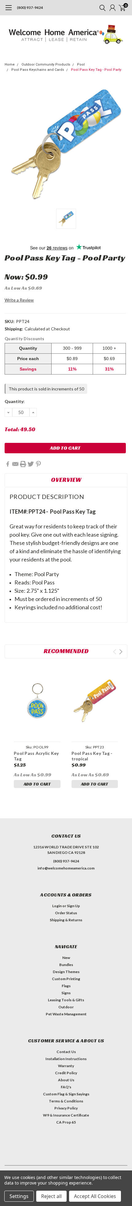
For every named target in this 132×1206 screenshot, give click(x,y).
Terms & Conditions (66, 1101)
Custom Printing (66, 978)
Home (10, 65)
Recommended (66, 651)
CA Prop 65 (66, 1122)
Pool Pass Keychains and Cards (37, 70)
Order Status (66, 913)
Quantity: (15, 401)
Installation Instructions (66, 1058)
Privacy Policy (66, 1108)
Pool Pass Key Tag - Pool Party (96, 70)
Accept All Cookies (95, 1196)
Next (121, 652)
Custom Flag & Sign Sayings (66, 1094)
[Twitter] (31, 464)
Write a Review (19, 299)
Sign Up (73, 906)
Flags (66, 985)
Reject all (51, 1196)
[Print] (23, 464)
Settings (19, 1196)
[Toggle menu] (8, 10)
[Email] (15, 464)
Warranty (66, 1065)
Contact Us (66, 1051)
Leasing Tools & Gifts (66, 1000)
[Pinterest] (38, 464)
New (66, 957)
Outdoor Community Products (45, 65)
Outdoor (66, 1007)
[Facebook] (8, 464)
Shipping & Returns (66, 920)
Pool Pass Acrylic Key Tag (36, 756)
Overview (66, 480)
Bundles (66, 964)
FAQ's (66, 1087)
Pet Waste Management (66, 1014)
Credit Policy (66, 1073)
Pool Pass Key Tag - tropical (92, 756)
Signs (66, 993)
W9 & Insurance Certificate (66, 1115)
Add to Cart (37, 784)
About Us (66, 1080)
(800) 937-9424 (30, 7)
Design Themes (66, 971)
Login (57, 906)
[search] (101, 7)
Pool (81, 65)
